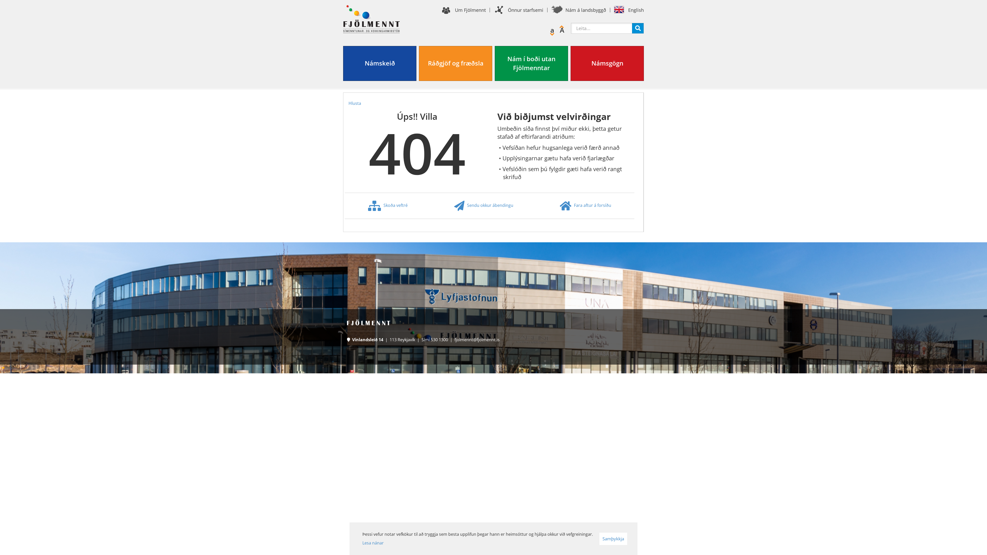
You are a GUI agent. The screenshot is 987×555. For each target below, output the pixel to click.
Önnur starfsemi (525, 10)
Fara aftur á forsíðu (592, 205)
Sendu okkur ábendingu (490, 205)
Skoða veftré (395, 205)
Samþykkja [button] (613, 539)
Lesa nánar (373, 543)
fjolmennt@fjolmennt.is (477, 340)
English (636, 10)
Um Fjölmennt (470, 10)
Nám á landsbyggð (585, 10)
